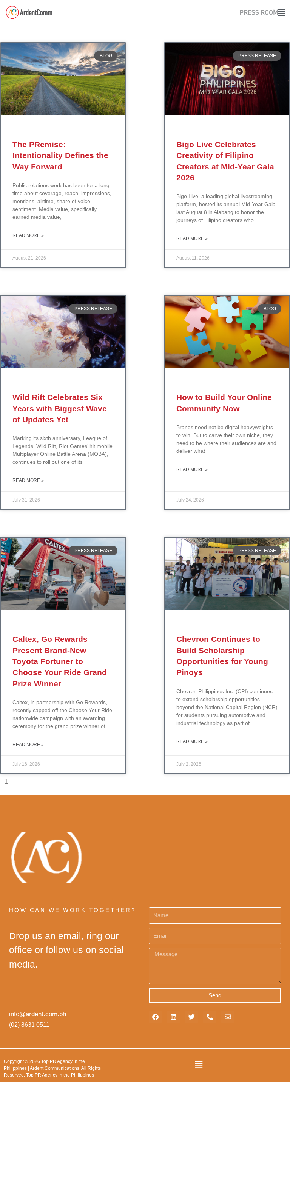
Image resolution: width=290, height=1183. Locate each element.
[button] (283, 12)
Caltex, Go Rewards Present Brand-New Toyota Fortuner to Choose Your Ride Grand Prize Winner (59, 661)
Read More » (28, 235)
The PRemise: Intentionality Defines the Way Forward (60, 155)
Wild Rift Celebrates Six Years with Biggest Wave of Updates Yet (59, 408)
